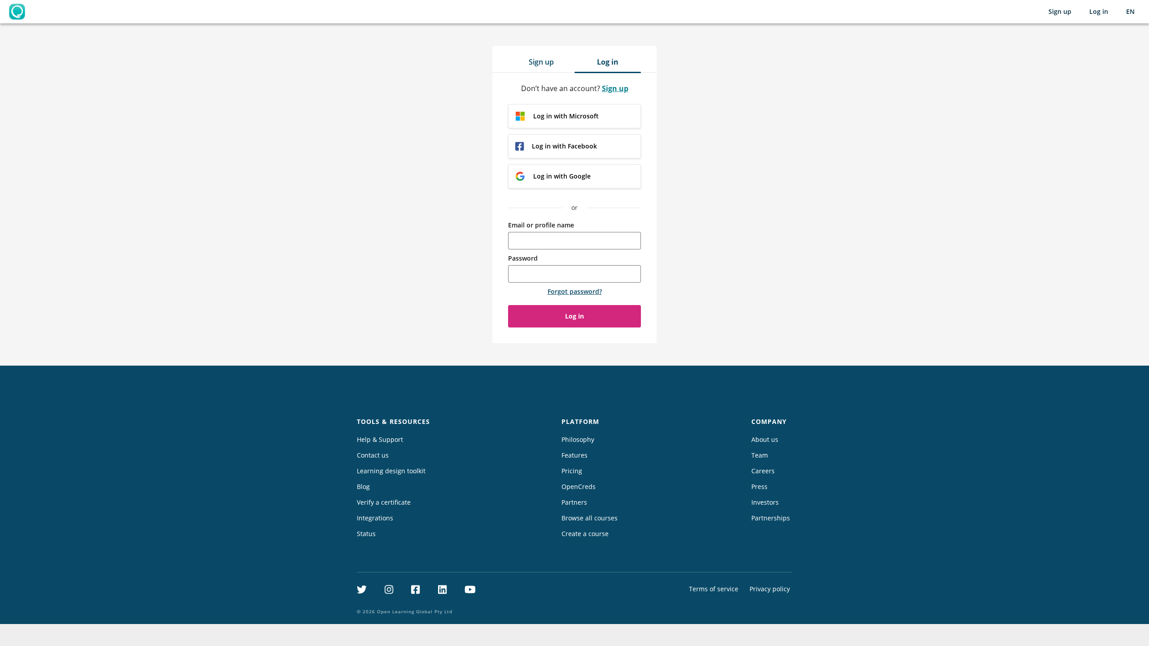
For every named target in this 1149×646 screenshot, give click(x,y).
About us (764, 439)
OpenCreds (578, 486)
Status (366, 533)
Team (759, 455)
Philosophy (577, 439)
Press (759, 486)
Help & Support (380, 439)
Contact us (373, 455)
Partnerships (770, 518)
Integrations (375, 518)
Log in (1098, 11)
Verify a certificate (384, 502)
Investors (765, 502)
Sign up (1059, 11)
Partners (574, 502)
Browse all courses (589, 518)
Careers (763, 471)
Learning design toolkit (391, 471)
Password (523, 258)
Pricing (571, 471)
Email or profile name (541, 225)
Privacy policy (770, 589)
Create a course (585, 533)
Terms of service (713, 589)
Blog (363, 486)
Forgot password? (575, 291)
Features (574, 455)
